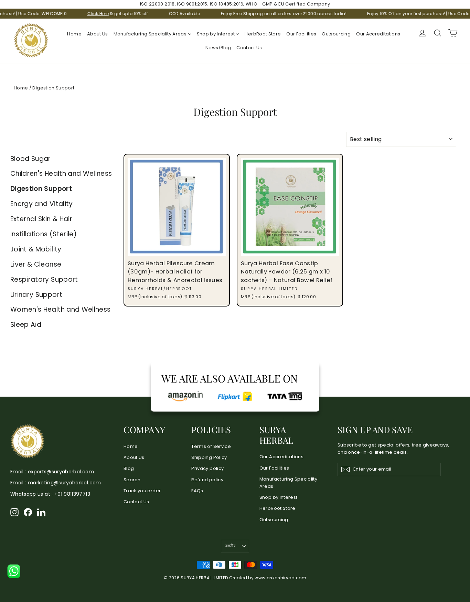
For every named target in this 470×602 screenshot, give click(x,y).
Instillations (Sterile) (43, 234)
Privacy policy (207, 468)
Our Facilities (301, 34)
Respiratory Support (44, 279)
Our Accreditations (378, 34)
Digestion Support (41, 188)
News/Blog (218, 47)
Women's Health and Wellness (60, 309)
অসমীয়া (230, 545)
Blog (129, 468)
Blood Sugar (30, 158)
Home (74, 34)
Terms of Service (211, 446)
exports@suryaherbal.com (61, 471)
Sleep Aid (25, 324)
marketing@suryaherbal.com (64, 482)
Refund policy (207, 479)
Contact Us (249, 47)
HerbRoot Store (263, 34)
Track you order (142, 490)
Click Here (87, 14)
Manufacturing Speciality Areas (151, 34)
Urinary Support (36, 294)
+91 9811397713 (72, 494)
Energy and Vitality (41, 203)
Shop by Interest (216, 34)
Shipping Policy (209, 457)
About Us (97, 34)
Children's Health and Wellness (61, 173)
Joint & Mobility (36, 249)
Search (132, 479)
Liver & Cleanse (35, 264)
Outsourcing (336, 34)
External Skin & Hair (41, 219)
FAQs (197, 490)
